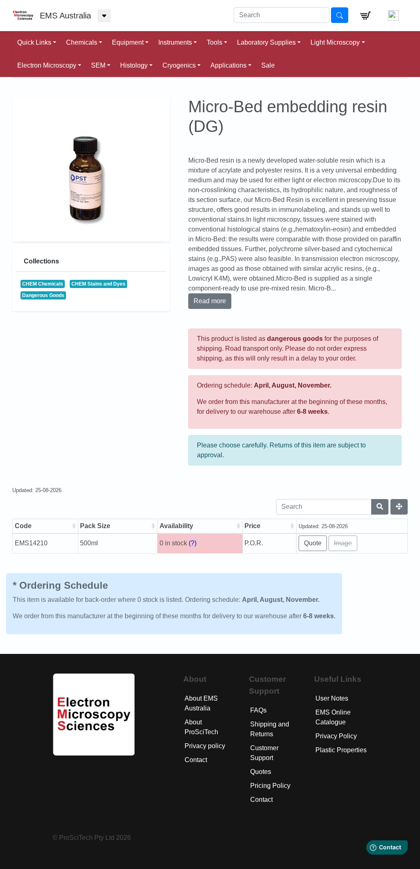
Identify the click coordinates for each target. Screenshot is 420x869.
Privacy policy (205, 745)
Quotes (260, 771)
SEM (98, 65)
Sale (268, 65)
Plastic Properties (341, 749)
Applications (228, 65)
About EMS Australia (201, 703)
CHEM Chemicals (42, 284)
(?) (192, 543)
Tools (214, 42)
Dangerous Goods (43, 295)
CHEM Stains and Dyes (98, 284)
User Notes (331, 698)
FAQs (258, 710)
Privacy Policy (336, 736)
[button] (365, 15)
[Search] (379, 507)
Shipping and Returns (269, 729)
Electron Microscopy (46, 65)
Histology (134, 65)
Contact (196, 759)
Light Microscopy (335, 42)
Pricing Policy (270, 785)
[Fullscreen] (399, 507)
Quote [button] (313, 543)
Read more (210, 300)
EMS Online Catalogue (333, 717)
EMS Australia (65, 15)
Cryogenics (179, 65)
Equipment (128, 42)
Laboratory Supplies (266, 42)
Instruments (175, 42)
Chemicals (81, 42)
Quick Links (34, 42)
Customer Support (264, 752)
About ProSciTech (201, 727)
